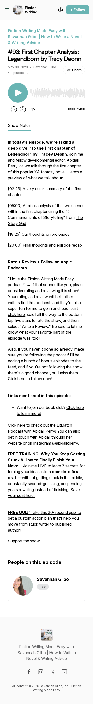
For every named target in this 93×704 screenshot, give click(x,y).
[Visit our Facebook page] (28, 671)
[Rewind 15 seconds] (13, 109)
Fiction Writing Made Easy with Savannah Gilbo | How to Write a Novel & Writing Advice (35, 10)
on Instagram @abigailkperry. (53, 443)
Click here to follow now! (30, 378)
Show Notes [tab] (19, 125)
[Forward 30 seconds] (22, 109)
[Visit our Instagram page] (40, 671)
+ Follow (77, 10)
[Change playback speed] (33, 109)
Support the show (24, 541)
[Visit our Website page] (64, 671)
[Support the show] (60, 10)
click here (16, 314)
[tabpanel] (46, 344)
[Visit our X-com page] (52, 671)
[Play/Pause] (18, 93)
